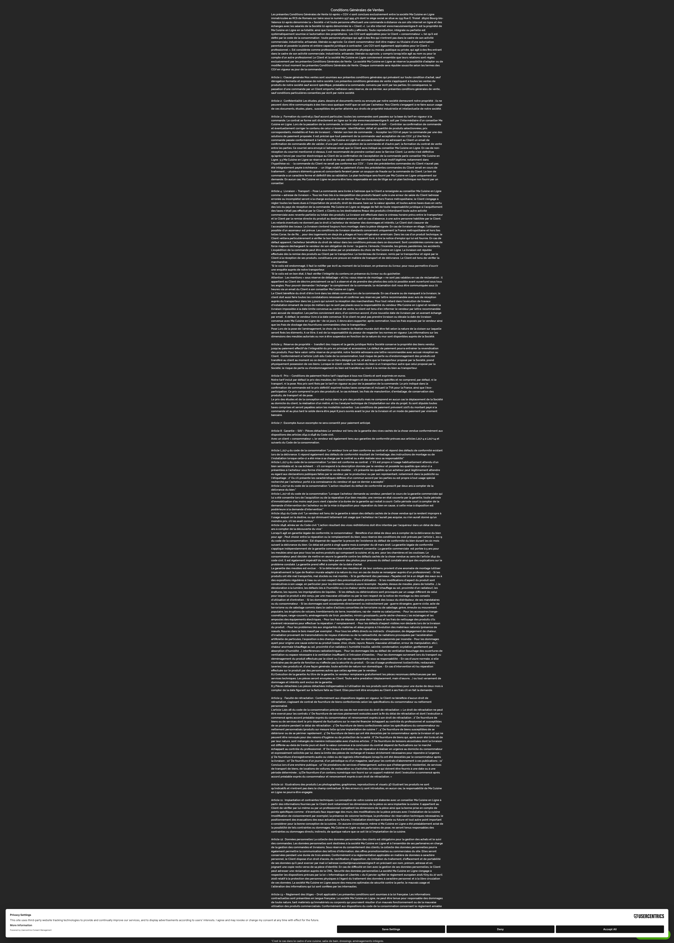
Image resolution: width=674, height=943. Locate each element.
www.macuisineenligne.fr (402, 26)
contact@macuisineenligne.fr (357, 863)
